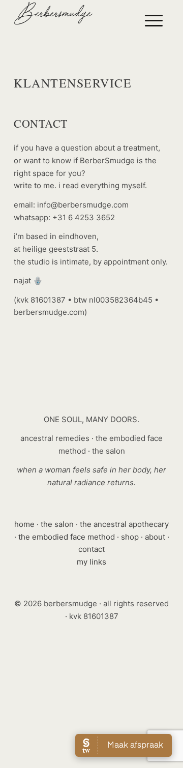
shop (130, 537)
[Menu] (153, 20)
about (155, 537)
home (24, 524)
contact (91, 549)
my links (91, 562)
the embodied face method (66, 537)
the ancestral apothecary (124, 524)
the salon (57, 524)
